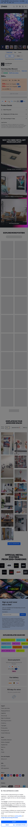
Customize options (20, 825)
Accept (14, 821)
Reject (7, 825)
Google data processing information (9, 817)
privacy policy (18, 816)
